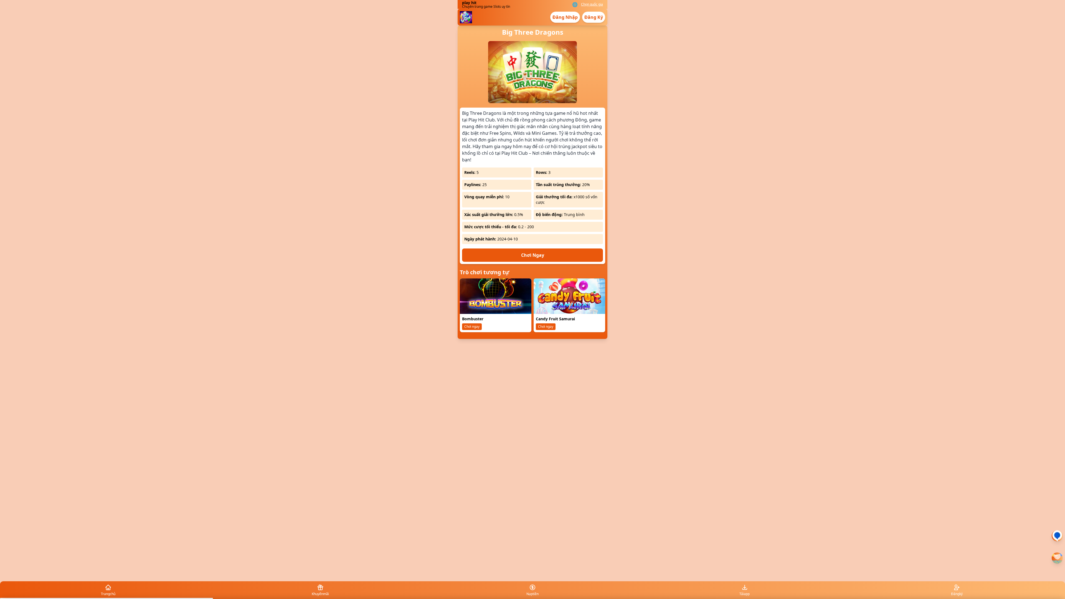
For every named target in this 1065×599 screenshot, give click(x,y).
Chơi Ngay (532, 255)
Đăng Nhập (565, 17)
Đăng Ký (593, 17)
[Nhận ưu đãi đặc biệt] (1057, 558)
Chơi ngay (472, 326)
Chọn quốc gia (592, 4)
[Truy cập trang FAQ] (1057, 535)
